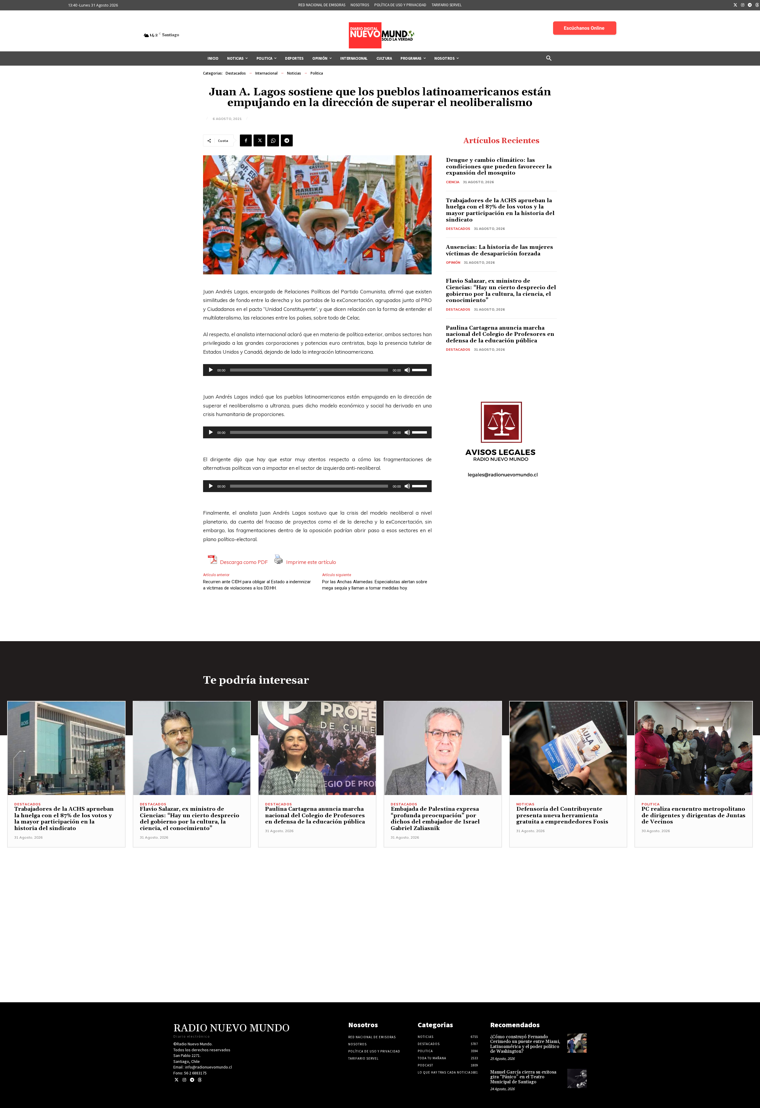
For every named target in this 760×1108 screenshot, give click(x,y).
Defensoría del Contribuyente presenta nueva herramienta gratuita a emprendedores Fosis (562, 815)
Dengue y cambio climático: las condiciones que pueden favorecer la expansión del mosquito (499, 166)
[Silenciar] (407, 370)
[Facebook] (246, 140)
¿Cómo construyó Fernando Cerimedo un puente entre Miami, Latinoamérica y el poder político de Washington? (525, 1044)
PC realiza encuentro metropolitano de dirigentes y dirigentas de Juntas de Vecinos (693, 815)
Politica (317, 73)
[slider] (420, 369)
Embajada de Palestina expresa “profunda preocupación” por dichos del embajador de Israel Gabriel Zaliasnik (435, 819)
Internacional (266, 73)
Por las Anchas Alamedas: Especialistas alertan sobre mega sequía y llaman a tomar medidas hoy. (374, 585)
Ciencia (452, 182)
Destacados (236, 73)
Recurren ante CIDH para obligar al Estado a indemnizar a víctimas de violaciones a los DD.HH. (257, 585)
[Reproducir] (211, 370)
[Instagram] (743, 5)
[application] (317, 370)
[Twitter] (735, 5)
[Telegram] (750, 5)
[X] (259, 140)
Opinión (453, 262)
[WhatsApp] (273, 140)
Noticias (294, 73)
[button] (549, 58)
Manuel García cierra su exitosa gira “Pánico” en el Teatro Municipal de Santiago (523, 1077)
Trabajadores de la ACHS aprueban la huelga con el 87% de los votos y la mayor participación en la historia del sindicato (500, 210)
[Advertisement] (380, 889)
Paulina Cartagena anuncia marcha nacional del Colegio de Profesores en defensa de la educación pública (500, 334)
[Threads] (200, 1080)
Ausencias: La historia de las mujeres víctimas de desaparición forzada (499, 250)
